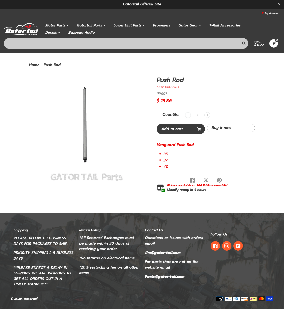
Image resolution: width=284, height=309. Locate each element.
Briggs (162, 93)
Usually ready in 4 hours (186, 189)
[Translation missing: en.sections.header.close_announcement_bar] (279, 4)
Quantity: (170, 114)
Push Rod (52, 65)
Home (34, 65)
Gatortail (30, 298)
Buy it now (221, 128)
